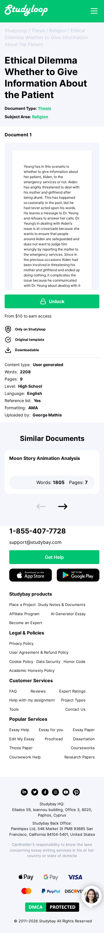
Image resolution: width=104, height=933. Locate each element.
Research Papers (79, 757)
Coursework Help (25, 757)
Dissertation (84, 739)
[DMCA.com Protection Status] (52, 907)
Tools (14, 709)
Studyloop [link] (16, 30)
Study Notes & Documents (62, 604)
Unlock (56, 301)
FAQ (13, 691)
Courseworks (83, 747)
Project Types (73, 700)
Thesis (44, 108)
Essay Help (19, 729)
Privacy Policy (21, 643)
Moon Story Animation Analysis (44, 458)
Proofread (54, 739)
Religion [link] (57, 30)
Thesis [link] (38, 30)
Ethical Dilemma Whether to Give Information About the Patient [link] (46, 37)
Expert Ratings (72, 691)
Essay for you (51, 729)
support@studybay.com (35, 542)
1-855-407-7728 (37, 531)
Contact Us (75, 709)
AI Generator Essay (68, 613)
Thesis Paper (21, 747)
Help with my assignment (32, 700)
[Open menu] (94, 11)
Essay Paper (84, 729)
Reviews (38, 691)
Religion (40, 116)
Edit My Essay (21, 739)
